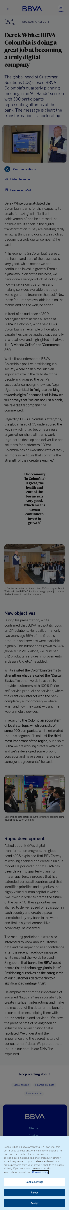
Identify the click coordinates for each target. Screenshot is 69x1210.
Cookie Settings (34, 1182)
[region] (34, 1173)
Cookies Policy (40, 1172)
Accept (35, 1203)
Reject (34, 1192)
